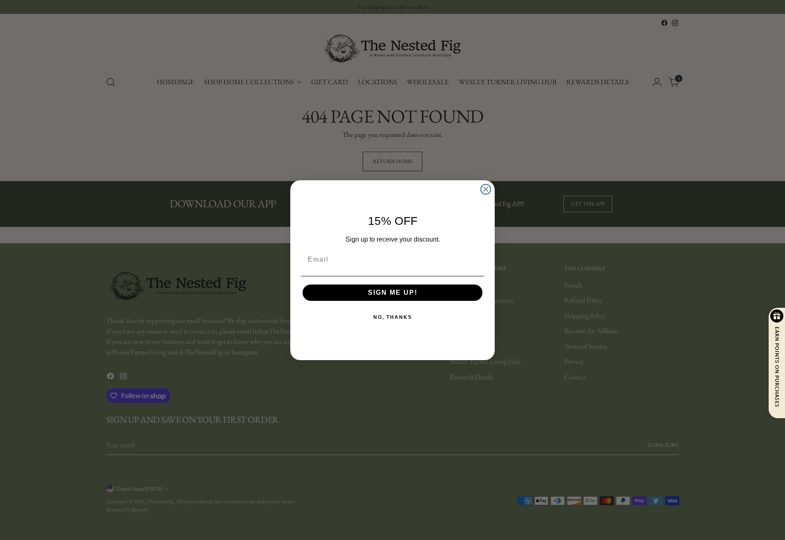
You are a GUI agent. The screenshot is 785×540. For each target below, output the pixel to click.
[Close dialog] (486, 189)
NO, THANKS (392, 317)
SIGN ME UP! (392, 292)
